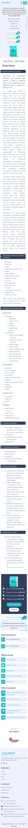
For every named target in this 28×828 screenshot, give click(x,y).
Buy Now (14, 610)
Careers (3, 779)
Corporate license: (14, 599)
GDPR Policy (4, 792)
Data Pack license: (14, 589)
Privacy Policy (5, 790)
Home (3, 771)
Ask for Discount (14, 604)
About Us (3, 774)
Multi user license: (14, 596)
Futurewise (16, 824)
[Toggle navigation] (25, 2)
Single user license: (14, 592)
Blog (2, 776)
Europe (7, 411)
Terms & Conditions (7, 787)
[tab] (8, 61)
